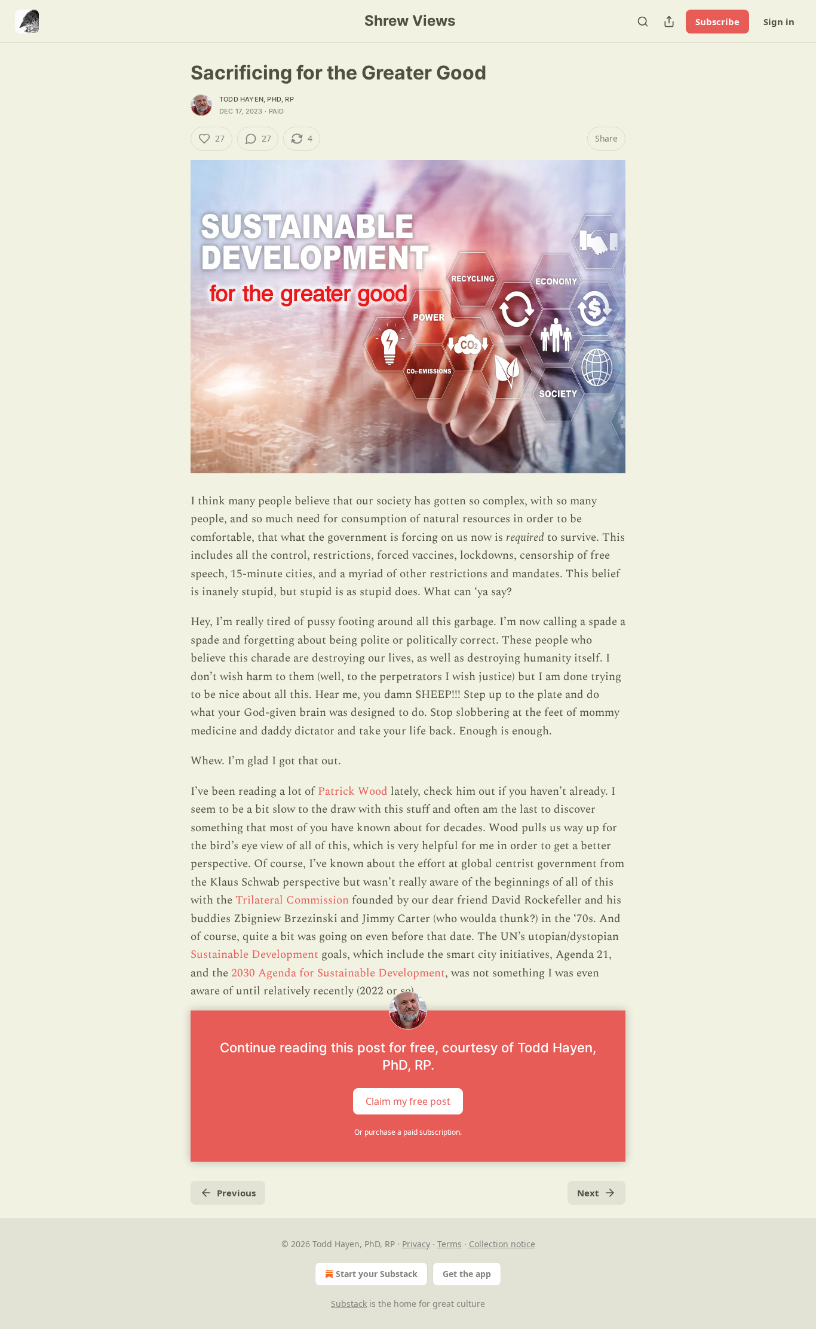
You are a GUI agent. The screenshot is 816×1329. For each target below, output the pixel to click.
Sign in (778, 21)
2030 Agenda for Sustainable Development (338, 973)
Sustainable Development (254, 954)
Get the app (467, 1273)
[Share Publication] (669, 21)
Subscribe (717, 21)
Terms (449, 1244)
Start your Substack (377, 1273)
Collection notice (502, 1244)
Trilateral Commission (292, 900)
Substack (349, 1303)
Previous (236, 1193)
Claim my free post (408, 1100)
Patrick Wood (353, 791)
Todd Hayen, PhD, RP (256, 99)
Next (588, 1193)
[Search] (643, 21)
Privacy (416, 1244)
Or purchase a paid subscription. (408, 1132)
